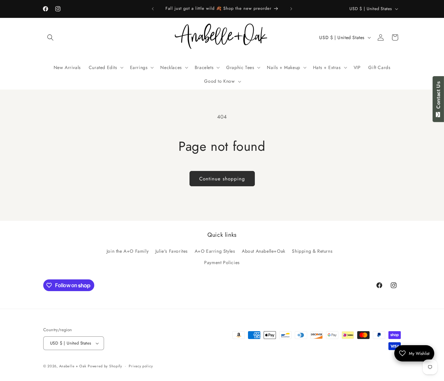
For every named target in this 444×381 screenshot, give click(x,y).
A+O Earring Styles (215, 251)
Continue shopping (222, 178)
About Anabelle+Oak (263, 251)
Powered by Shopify (105, 366)
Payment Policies (222, 262)
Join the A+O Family (128, 251)
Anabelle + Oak (72, 366)
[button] (50, 37)
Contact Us (438, 96)
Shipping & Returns (312, 251)
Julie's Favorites (171, 251)
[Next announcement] (291, 9)
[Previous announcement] (153, 9)
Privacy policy (141, 366)
